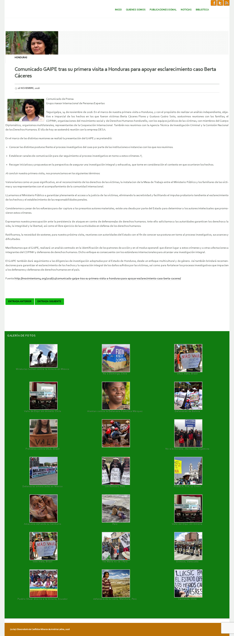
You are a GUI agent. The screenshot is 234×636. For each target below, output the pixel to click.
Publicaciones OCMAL (163, 9)
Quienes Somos (136, 9)
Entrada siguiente (49, 301)
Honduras (21, 57)
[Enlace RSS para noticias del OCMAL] (226, 2)
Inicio (118, 9)
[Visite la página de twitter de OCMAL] (220, 2)
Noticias (186, 9)
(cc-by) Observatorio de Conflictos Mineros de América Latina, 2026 (40, 629)
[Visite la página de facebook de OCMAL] (214, 2)
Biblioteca (202, 9)
